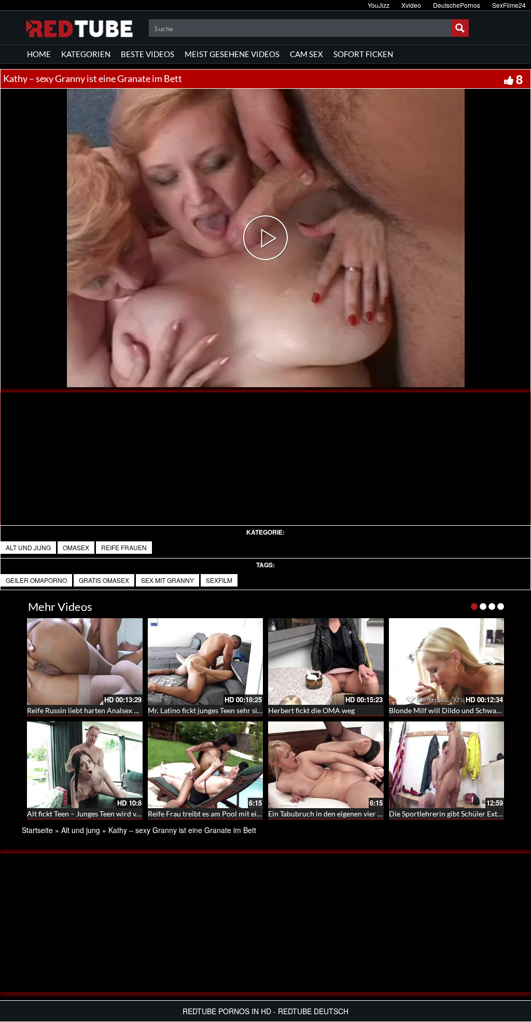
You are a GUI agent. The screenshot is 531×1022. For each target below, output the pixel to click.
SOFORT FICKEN (363, 54)
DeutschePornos (456, 5)
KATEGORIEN (85, 54)
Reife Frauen (124, 547)
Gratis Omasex (104, 580)
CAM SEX (306, 54)
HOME (39, 54)
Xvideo (411, 5)
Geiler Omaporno (36, 580)
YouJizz (378, 5)
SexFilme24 (509, 5)
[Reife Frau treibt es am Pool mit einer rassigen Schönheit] (205, 764)
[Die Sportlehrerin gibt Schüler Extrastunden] (447, 764)
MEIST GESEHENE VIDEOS (232, 54)
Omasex (76, 547)
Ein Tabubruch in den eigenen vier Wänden (336, 813)
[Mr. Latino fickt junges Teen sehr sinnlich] (205, 661)
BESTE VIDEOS (147, 54)
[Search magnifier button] (460, 28)
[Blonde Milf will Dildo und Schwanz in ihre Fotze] (447, 661)
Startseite (37, 830)
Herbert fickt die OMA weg (311, 710)
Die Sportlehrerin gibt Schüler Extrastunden (459, 813)
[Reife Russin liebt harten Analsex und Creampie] (85, 661)
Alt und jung (28, 547)
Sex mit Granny (167, 580)
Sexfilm (219, 580)
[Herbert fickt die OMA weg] (326, 661)
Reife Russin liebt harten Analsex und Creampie (103, 710)
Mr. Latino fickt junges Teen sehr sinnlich (212, 710)
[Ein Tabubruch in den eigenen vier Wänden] (326, 764)
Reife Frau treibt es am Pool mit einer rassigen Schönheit (238, 813)
